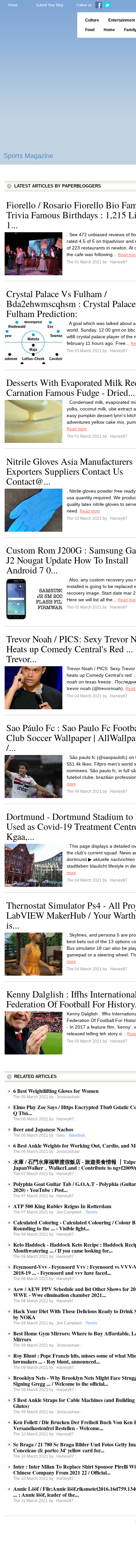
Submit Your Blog (49, 5)
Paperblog (36, 25)
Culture (92, 20)
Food (89, 29)
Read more (77, 429)
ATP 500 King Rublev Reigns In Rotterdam (62, 1206)
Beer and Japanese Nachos (43, 1129)
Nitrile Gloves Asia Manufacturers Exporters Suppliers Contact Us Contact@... (69, 471)
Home (12, 5)
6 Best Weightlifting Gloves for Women (56, 1091)
